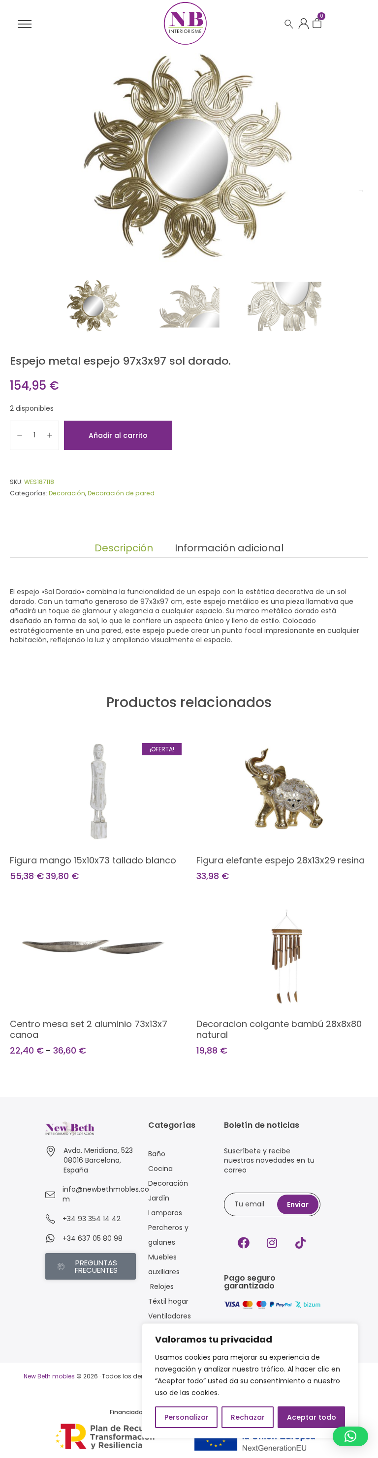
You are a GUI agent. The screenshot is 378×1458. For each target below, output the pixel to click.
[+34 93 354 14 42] (50, 1219)
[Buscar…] (288, 24)
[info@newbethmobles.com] (50, 1195)
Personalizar (186, 1417)
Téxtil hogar (168, 1301)
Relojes (161, 1286)
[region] (250, 1380)
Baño (156, 1154)
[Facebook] (243, 1243)
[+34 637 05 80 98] (50, 1238)
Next (360, 189)
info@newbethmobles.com (106, 1194)
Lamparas (165, 1213)
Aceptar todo (311, 1417)
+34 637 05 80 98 (93, 1238)
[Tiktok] (301, 1243)
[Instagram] (272, 1243)
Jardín (158, 1198)
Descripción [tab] (123, 548)
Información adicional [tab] (229, 548)
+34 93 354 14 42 (92, 1219)
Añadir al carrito (118, 435)
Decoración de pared (121, 493)
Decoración (67, 493)
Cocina (160, 1168)
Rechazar (248, 1417)
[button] (350, 1436)
